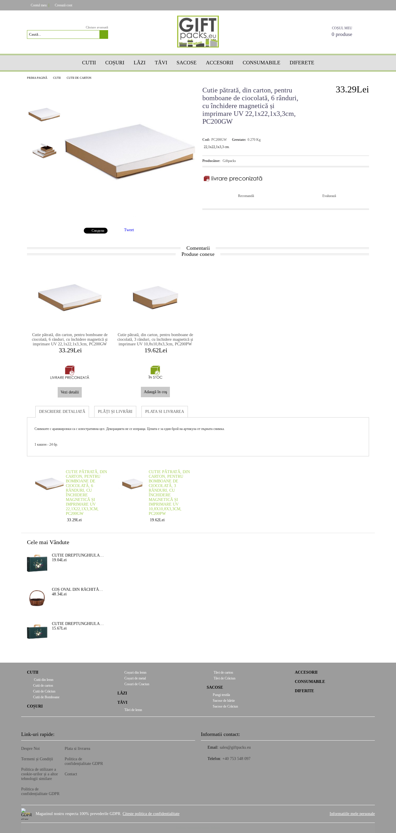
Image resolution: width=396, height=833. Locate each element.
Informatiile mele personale (352, 814)
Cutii (89, 62)
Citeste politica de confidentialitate (151, 814)
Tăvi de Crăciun (224, 678)
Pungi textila (221, 695)
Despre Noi (30, 748)
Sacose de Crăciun (225, 706)
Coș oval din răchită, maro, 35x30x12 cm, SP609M (78, 589)
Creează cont (63, 5)
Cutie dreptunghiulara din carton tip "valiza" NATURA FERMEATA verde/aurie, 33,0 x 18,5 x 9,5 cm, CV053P (78, 623)
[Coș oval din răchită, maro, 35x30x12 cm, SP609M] (37, 597)
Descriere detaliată (62, 411)
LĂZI (122, 693)
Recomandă (246, 196)
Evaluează (329, 196)
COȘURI (114, 62)
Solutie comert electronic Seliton (198, 828)
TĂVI (161, 62)
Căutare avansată (97, 27)
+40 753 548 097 (236, 759)
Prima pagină (37, 77)
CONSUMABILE (310, 681)
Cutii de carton (79, 77)
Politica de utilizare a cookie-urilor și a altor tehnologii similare (39, 774)
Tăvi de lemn (132, 710)
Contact (71, 774)
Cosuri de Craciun (136, 684)
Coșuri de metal (134, 678)
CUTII (57, 77)
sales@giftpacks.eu (235, 747)
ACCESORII (306, 672)
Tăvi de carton (223, 672)
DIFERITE (304, 691)
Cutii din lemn (43, 680)
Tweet (129, 230)
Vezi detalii (70, 392)
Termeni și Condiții (37, 759)
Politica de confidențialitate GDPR (40, 791)
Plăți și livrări (115, 411)
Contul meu (39, 5)
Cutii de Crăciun (44, 691)
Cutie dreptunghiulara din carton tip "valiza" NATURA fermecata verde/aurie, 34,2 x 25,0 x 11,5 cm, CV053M (78, 555)
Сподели (98, 231)
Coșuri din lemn (134, 672)
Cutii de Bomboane (46, 697)
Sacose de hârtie (224, 701)
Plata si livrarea (164, 411)
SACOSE (187, 62)
